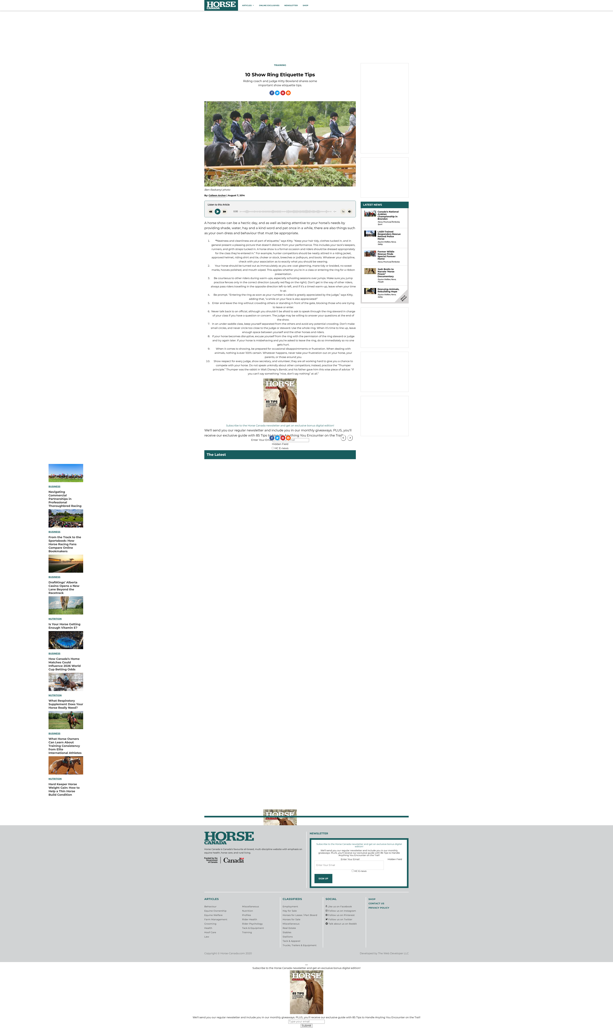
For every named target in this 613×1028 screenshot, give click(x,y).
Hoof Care (210, 932)
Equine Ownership (215, 910)
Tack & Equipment (253, 928)
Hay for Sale (290, 910)
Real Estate (289, 928)
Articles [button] (247, 5)
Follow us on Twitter (340, 919)
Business (54, 486)
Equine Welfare (384, 242)
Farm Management (215, 919)
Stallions (288, 936)
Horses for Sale (291, 919)
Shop (305, 5)
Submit (306, 1025)
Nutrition (55, 618)
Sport (380, 224)
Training (247, 932)
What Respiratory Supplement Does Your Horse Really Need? (66, 704)
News (380, 222)
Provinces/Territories (391, 222)
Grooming (210, 923)
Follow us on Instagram (342, 910)
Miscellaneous (250, 906)
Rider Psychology (252, 923)
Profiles (246, 915)
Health (208, 928)
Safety (380, 244)
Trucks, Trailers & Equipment (300, 945)
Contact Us (376, 903)
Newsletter (291, 5)
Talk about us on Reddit (342, 923)
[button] (306, 964)
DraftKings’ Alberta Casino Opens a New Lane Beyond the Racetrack (64, 588)
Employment (290, 906)
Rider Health (249, 919)
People (380, 282)
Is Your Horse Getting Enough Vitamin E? (64, 626)
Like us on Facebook (339, 906)
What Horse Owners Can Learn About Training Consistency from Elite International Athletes (65, 746)
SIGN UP (323, 878)
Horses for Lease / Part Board (300, 915)
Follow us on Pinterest (341, 915)
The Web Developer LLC (393, 953)
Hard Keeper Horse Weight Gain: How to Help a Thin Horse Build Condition (64, 789)
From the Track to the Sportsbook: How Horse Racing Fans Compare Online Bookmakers (65, 544)
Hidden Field (280, 444)
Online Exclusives (269, 5)
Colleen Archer (217, 195)
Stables (287, 932)
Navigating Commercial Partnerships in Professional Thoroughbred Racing (65, 499)
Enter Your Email (350, 859)
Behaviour (210, 906)
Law (206, 936)
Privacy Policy (378, 907)
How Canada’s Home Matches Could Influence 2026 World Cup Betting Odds (65, 664)
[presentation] (343, 438)
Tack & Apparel (291, 941)
